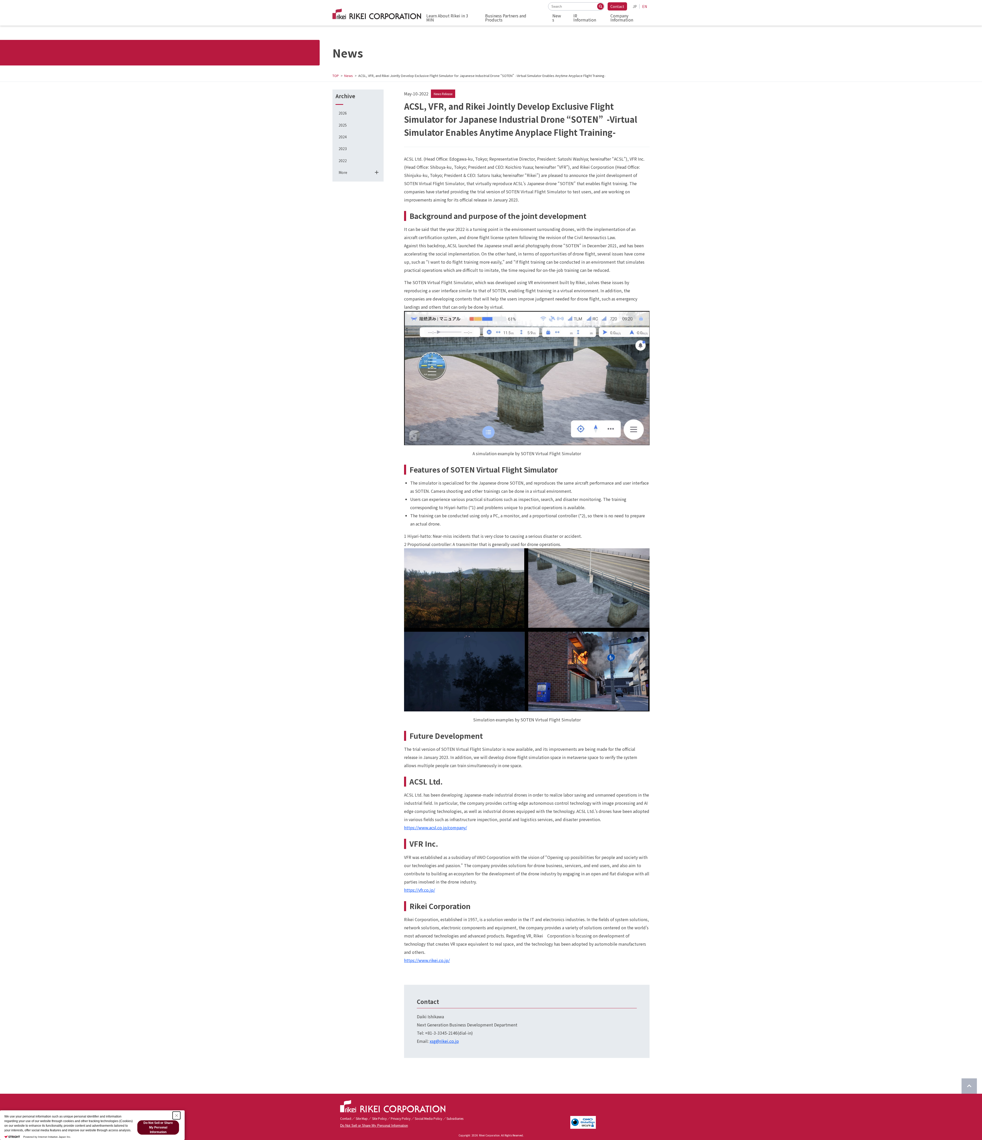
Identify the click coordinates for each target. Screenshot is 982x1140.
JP (635, 6)
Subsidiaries (455, 1118)
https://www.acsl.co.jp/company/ (435, 827)
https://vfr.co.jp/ (419, 890)
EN (644, 6)
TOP (335, 75)
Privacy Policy (400, 1118)
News (348, 75)
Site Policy (379, 1118)
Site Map (362, 1118)
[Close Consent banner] (176, 1115)
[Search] (600, 6)
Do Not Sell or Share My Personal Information (374, 1125)
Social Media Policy (428, 1118)
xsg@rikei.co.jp (444, 1041)
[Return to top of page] (969, 1086)
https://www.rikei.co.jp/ (427, 960)
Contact (617, 6)
